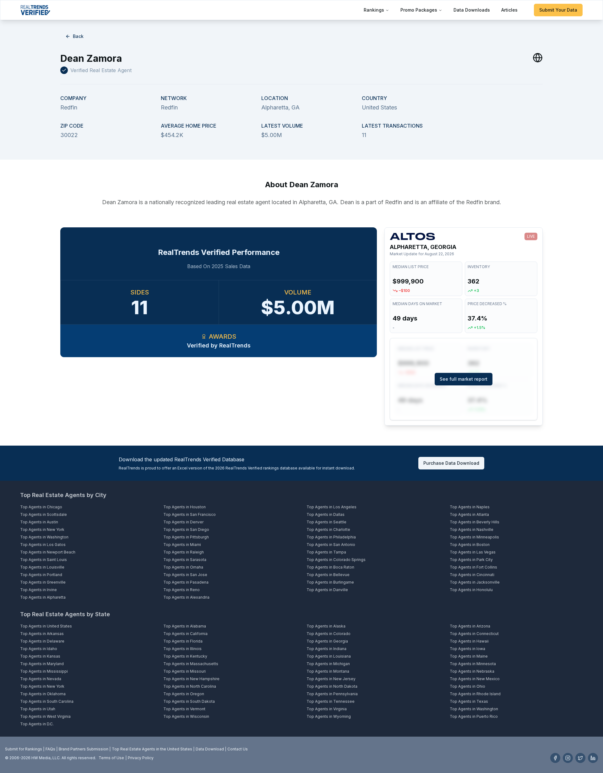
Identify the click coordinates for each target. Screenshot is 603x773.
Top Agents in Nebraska (472, 671)
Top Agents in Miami (182, 544)
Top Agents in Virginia (327, 709)
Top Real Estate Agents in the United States (152, 749)
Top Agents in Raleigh (183, 552)
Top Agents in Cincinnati (472, 574)
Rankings (374, 10)
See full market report (463, 379)
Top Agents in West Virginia (45, 716)
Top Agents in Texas (469, 701)
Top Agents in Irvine (38, 589)
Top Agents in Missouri (184, 671)
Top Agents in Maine (469, 656)
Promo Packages (418, 10)
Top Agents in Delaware (42, 641)
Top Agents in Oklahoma (43, 693)
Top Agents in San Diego (186, 529)
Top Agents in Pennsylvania (332, 693)
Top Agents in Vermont (184, 709)
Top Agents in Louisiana (329, 656)
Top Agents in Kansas (40, 656)
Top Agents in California (185, 633)
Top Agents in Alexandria (186, 597)
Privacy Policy (141, 757)
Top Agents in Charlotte (328, 529)
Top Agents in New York (42, 529)
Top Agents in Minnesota (473, 663)
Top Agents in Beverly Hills (474, 522)
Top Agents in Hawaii (469, 641)
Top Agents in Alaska (326, 626)
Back (78, 36)
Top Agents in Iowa (467, 648)
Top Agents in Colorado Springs (336, 559)
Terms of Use (111, 757)
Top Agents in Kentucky (185, 656)
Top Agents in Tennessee (331, 701)
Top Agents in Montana (328, 671)
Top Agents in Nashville (471, 529)
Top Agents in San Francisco (189, 514)
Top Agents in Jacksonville (475, 582)
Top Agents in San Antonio (331, 544)
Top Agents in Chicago (41, 507)
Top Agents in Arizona (470, 626)
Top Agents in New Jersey (331, 678)
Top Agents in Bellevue (328, 574)
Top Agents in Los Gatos (43, 544)
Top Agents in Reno (181, 589)
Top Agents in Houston (184, 507)
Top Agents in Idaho (38, 648)
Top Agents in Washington (44, 537)
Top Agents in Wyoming (329, 716)
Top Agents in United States (46, 626)
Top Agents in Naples (470, 507)
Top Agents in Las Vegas (473, 552)
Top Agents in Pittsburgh (186, 537)
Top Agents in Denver (183, 522)
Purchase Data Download (451, 463)
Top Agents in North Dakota (332, 686)
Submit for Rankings (23, 749)
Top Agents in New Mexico (475, 678)
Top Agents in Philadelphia (331, 537)
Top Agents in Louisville (42, 567)
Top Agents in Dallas (326, 514)
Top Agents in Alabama (184, 626)
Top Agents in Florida (183, 641)
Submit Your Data (558, 10)
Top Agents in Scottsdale (43, 514)
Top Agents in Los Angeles (331, 507)
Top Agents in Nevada (40, 678)
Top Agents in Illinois (182, 648)
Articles (509, 10)
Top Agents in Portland (41, 574)
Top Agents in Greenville (43, 582)
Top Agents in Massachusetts (190, 663)
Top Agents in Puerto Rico (474, 716)
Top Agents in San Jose (185, 574)
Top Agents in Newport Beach (47, 552)
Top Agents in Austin (39, 522)
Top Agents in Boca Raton (330, 567)
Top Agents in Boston (470, 544)
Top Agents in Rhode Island (475, 693)
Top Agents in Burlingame (330, 582)
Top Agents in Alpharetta (43, 597)
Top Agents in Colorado (328, 633)
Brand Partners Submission (83, 749)
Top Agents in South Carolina (46, 701)
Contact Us (237, 749)
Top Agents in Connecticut (474, 633)
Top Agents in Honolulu (471, 589)
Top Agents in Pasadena (186, 582)
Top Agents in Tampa (326, 552)
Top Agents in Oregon (183, 693)
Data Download (210, 749)
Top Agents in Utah (37, 709)
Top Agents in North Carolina (189, 686)
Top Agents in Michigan (328, 663)
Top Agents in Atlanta (469, 514)
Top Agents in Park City (471, 559)
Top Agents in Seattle (326, 522)
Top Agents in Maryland (42, 663)
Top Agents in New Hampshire (191, 678)
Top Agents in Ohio (467, 686)
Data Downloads (472, 10)
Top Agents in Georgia (327, 641)
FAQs (50, 749)
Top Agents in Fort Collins (473, 567)
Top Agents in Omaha (183, 567)
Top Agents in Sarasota (184, 559)
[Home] (35, 10)
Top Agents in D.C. (37, 724)
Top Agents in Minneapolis (474, 537)
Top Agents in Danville (327, 589)
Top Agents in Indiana (326, 648)
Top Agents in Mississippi (44, 671)
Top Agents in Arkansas (42, 633)
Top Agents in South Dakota (189, 701)
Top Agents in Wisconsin (186, 716)
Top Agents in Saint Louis (43, 559)
